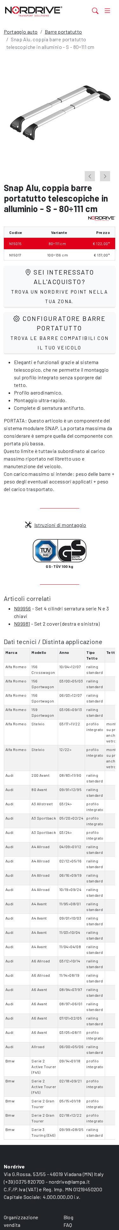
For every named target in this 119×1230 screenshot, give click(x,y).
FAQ (67, 1225)
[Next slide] (105, 176)
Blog (68, 1217)
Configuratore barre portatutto (59, 332)
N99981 (22, 624)
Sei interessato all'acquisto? (59, 286)
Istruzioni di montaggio (60, 525)
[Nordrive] (40, 11)
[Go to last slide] (90, 176)
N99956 (22, 608)
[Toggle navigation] (107, 10)
